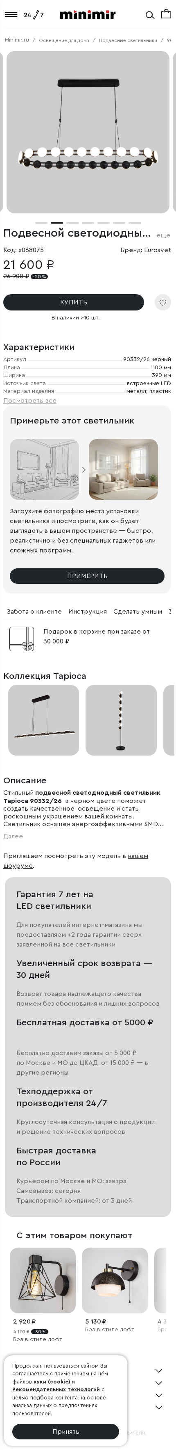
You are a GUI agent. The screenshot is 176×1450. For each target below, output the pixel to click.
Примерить (87, 576)
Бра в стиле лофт (37, 1339)
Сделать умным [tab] (137, 611)
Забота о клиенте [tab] (34, 611)
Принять (65, 1431)
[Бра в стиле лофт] (43, 1280)
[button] (41, 223)
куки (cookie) (52, 1381)
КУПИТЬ (73, 302)
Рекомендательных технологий (56, 1389)
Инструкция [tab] (87, 611)
